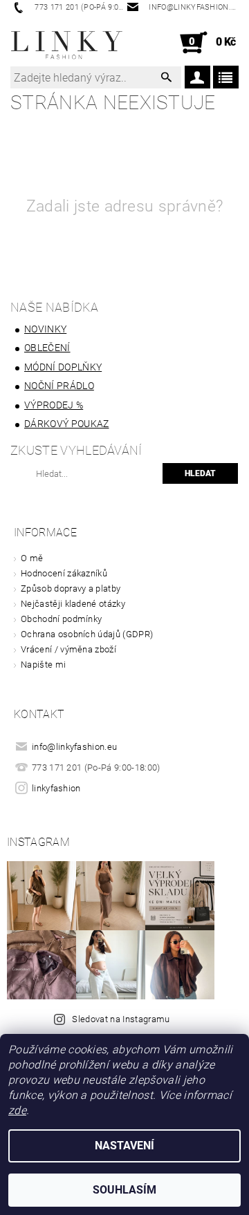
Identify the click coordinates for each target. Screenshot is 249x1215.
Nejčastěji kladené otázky (73, 604)
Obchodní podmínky (61, 619)
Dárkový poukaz (66, 423)
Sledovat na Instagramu (120, 1019)
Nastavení (124, 1145)
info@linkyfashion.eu (74, 747)
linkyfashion (56, 788)
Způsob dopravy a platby (70, 588)
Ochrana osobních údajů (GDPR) (87, 634)
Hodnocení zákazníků (64, 573)
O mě (32, 558)
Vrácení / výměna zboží (68, 649)
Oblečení (47, 347)
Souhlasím (124, 1189)
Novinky (45, 329)
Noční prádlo (59, 385)
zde (17, 1110)
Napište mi (43, 664)
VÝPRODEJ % (53, 405)
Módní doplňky (63, 367)
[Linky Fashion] (67, 43)
